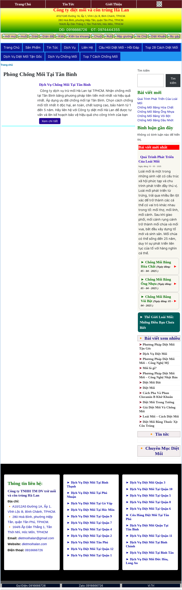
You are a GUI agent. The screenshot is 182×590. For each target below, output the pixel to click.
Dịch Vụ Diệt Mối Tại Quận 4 (89, 529)
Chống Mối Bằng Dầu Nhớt (155, 120)
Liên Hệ (87, 47)
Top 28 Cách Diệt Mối (161, 47)
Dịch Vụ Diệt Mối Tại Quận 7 (89, 522)
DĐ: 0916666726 (73, 30)
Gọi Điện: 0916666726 (31, 585)
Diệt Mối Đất (152, 382)
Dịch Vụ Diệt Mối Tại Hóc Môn (90, 509)
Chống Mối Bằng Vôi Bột (153, 116)
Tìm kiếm (143, 70)
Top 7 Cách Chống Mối (100, 56)
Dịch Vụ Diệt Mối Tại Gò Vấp (89, 503)
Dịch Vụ (70, 47)
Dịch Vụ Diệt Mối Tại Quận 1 (89, 555)
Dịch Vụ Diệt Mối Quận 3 (145, 482)
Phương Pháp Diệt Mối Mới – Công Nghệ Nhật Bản (158, 375)
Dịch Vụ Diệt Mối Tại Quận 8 (148, 502)
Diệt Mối (149, 388)
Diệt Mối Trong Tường (158, 402)
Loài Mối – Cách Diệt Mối (161, 416)
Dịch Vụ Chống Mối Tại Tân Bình (65, 85)
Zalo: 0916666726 (91, 585)
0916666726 (25, 550)
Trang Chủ (11, 47)
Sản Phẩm (33, 47)
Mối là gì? (150, 368)
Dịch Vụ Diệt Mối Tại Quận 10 (149, 489)
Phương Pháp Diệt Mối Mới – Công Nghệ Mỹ (157, 361)
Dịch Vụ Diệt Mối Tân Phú (87, 542)
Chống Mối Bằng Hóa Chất (155, 107)
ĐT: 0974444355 (105, 30)
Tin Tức (52, 47)
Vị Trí (151, 585)
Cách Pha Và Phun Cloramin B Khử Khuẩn (156, 395)
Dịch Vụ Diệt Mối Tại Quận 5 (148, 495)
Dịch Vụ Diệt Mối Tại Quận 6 (148, 508)
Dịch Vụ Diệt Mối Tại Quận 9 (89, 516)
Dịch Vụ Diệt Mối (155, 354)
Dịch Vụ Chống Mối (62, 56)
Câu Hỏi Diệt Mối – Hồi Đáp (119, 47)
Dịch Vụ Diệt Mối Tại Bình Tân (150, 552)
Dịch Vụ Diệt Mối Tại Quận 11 (149, 535)
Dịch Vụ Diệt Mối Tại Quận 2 (89, 535)
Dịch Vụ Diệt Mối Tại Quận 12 (90, 549)
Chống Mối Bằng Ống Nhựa (155, 111)
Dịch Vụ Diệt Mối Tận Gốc (23, 56)
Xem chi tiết (50, 121)
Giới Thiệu (114, 4)
